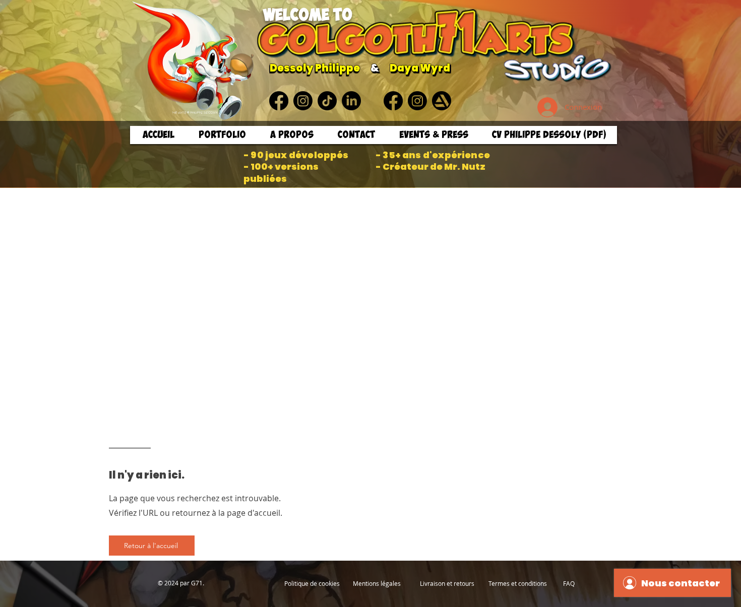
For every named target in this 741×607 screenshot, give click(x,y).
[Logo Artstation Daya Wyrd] (441, 100)
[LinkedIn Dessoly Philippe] (351, 100)
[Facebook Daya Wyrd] (393, 100)
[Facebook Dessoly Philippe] (278, 100)
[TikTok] (327, 100)
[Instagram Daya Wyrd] (417, 100)
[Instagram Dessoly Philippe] (303, 100)
